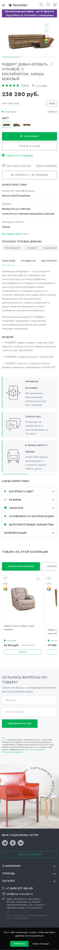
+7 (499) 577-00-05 (19, 888)
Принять (19, 944)
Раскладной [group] (12, 248)
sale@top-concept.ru (20, 894)
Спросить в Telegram (19, 155)
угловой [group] (32, 248)
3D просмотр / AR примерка (30, 175)
